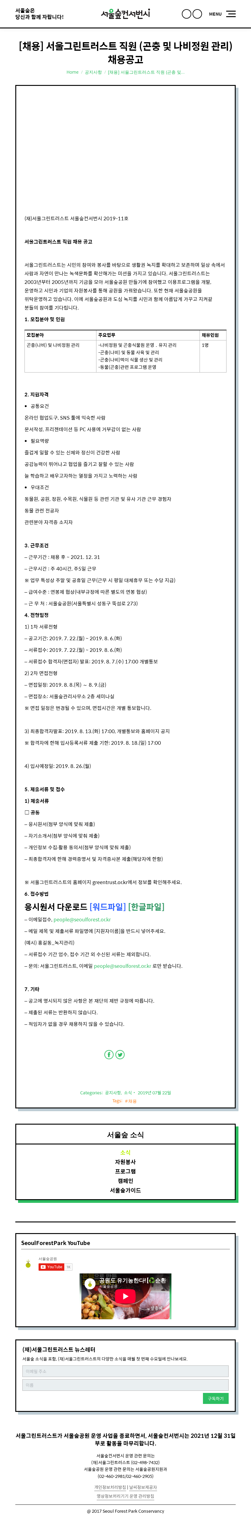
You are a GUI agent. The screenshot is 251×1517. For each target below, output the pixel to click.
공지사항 (93, 72)
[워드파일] (107, 906)
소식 (128, 1092)
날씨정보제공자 (143, 1487)
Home (72, 72)
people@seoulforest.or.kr (82, 919)
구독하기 (216, 1398)
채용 (132, 1101)
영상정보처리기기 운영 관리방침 (125, 1496)
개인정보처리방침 (110, 1487)
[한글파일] (146, 906)
